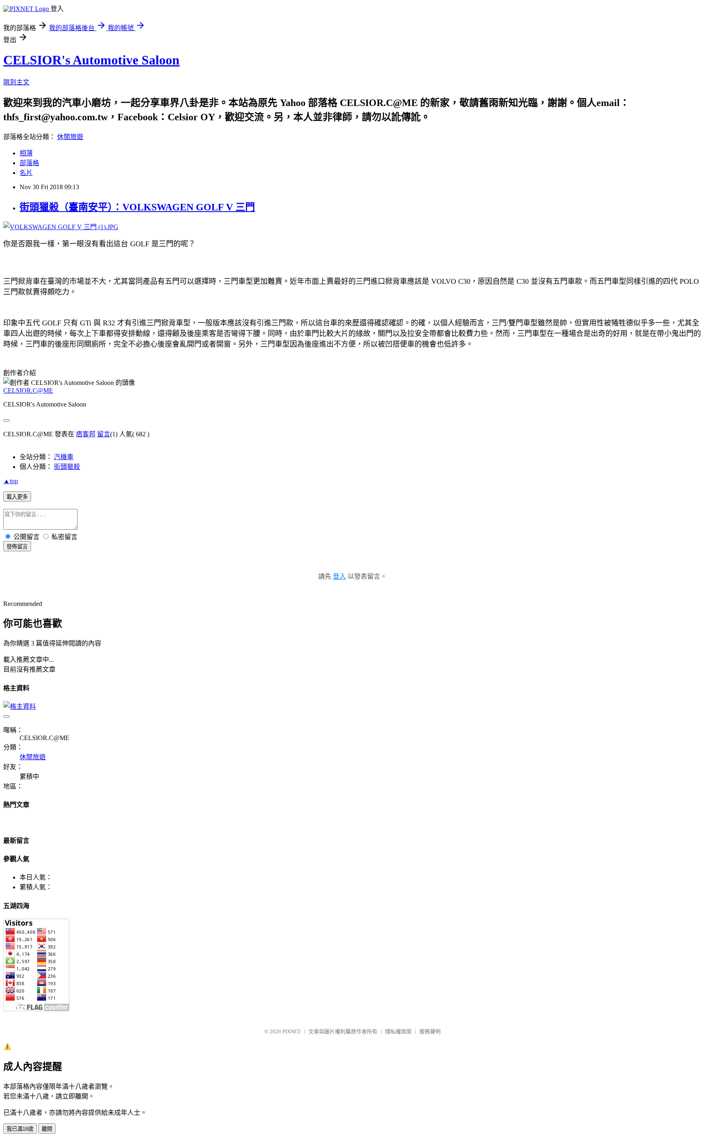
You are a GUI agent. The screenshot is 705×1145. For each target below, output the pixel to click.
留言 (103, 434)
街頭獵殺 (67, 466)
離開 (47, 1129)
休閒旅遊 (70, 136)
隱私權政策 (398, 1031)
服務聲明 (430, 1031)
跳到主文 (16, 82)
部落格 (29, 162)
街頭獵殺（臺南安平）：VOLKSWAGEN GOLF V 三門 (137, 207)
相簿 (26, 153)
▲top (10, 480)
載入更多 (17, 497)
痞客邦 (85, 434)
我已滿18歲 (20, 1129)
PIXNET (291, 1031)
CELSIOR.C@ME (28, 390)
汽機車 (63, 456)
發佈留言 (17, 547)
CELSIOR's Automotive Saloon (91, 60)
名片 (26, 172)
